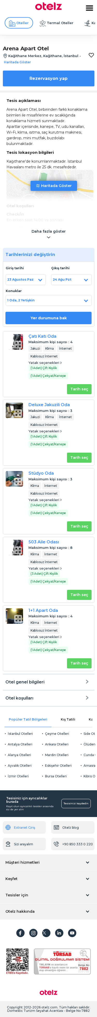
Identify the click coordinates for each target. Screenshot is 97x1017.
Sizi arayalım (23, 844)
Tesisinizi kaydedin (76, 803)
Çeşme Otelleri (57, 734)
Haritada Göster (56, 185)
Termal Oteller (60, 23)
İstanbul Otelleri (20, 734)
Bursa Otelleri (56, 776)
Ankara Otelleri (57, 744)
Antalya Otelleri (20, 744)
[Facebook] (20, 933)
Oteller (22, 23)
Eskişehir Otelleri (58, 765)
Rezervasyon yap (48, 78)
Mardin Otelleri (57, 755)
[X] (46, 933)
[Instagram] (33, 933)
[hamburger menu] (89, 8)
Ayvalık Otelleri (20, 765)
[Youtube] (72, 933)
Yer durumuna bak (49, 318)
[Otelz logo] (48, 8)
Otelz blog (70, 827)
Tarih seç (79, 389)
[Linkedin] (59, 933)
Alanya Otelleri (19, 755)
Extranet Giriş (24, 827)
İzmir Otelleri (18, 776)
